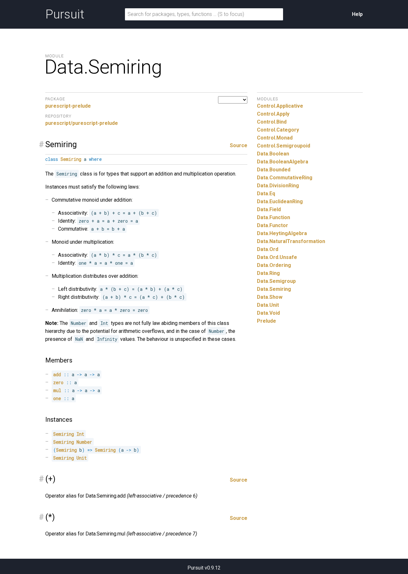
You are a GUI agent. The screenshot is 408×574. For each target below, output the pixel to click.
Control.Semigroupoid (283, 146)
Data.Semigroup (276, 281)
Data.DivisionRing (278, 186)
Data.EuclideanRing (280, 201)
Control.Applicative (280, 106)
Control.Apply (273, 114)
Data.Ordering (274, 265)
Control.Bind (272, 122)
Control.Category (278, 130)
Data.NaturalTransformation (291, 241)
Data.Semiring (274, 289)
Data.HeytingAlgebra (282, 233)
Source (238, 145)
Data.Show (269, 297)
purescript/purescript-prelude (81, 123)
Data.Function (273, 217)
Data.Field (269, 209)
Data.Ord (267, 249)
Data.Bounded (273, 170)
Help (357, 14)
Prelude (266, 321)
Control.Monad (275, 138)
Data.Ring (268, 273)
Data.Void (268, 313)
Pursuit (64, 14)
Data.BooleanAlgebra (282, 162)
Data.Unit (268, 305)
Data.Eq (266, 193)
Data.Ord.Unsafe (277, 257)
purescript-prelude (68, 106)
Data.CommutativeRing (284, 178)
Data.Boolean (273, 154)
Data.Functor (272, 225)
